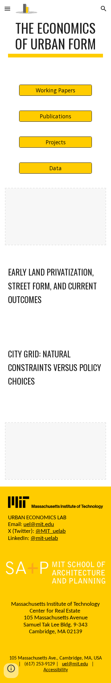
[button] (7, 8)
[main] (55, 38)
